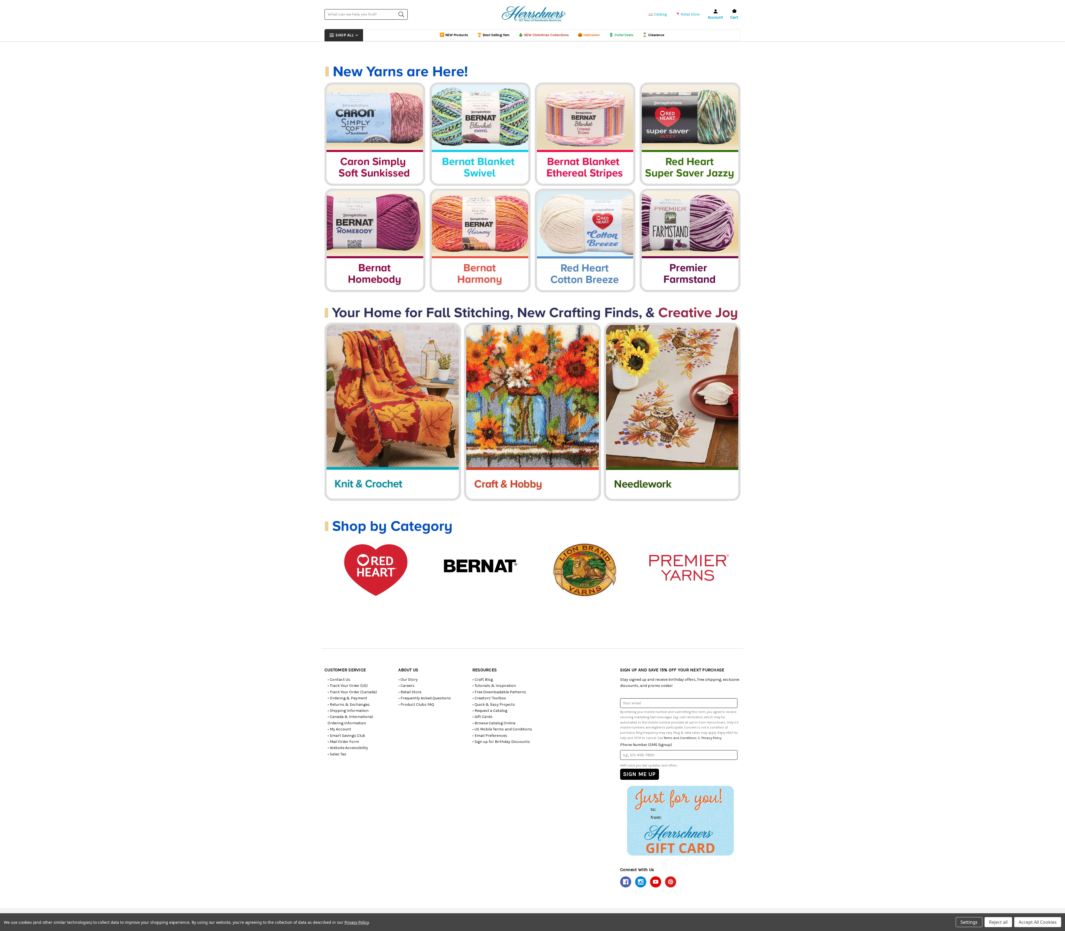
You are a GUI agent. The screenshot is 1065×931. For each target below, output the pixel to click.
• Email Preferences (489, 735)
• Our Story (408, 679)
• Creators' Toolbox (489, 698)
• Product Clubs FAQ (416, 704)
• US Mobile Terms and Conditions (502, 729)
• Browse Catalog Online (493, 723)
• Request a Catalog (489, 710)
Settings (969, 922)
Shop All (345, 35)
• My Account (339, 729)
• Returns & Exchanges (349, 704)
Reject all (998, 922)
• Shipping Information (348, 710)
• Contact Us (339, 679)
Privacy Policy (711, 738)
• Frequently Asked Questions (424, 698)
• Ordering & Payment (347, 698)
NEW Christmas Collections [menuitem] (543, 34)
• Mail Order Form (343, 741)
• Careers (406, 685)
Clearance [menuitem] (653, 34)
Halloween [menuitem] (589, 34)
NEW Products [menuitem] (454, 34)
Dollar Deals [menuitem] (621, 34)
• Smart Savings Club (346, 735)
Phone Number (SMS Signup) (646, 744)
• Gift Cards (482, 716)
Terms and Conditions (680, 738)
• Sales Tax (337, 754)
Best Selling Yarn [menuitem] (493, 34)
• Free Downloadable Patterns (499, 692)
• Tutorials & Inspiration (494, 685)
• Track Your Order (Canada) (352, 692)
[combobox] (366, 14)
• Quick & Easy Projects (493, 704)
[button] (680, 820)
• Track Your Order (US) (348, 685)
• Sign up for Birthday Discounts (501, 741)
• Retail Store (409, 692)
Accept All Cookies (1038, 922)
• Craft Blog (482, 679)
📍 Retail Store (688, 14)
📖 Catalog (657, 14)
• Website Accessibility (348, 747)
